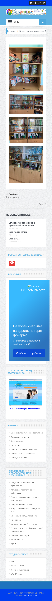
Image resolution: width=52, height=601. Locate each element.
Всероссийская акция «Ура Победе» (26, 31)
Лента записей (17, 565)
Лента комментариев (20, 570)
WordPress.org (17, 574)
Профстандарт (17, 520)
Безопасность (17, 539)
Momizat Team (30, 595)
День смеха (14, 238)
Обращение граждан (20, 535)
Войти (13, 561)
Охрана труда (17, 441)
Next (41, 204)
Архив (13, 543)
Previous (13, 194)
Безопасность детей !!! (20, 437)
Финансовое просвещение (23, 453)
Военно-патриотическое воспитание (27, 433)
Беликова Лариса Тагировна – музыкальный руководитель (23, 224)
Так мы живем (12, 197)
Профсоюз (15, 445)
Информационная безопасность (25, 524)
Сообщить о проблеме (29, 353)
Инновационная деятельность (24, 516)
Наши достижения (19, 457)
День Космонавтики (18, 232)
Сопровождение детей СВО (23, 504)
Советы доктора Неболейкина (24, 449)
